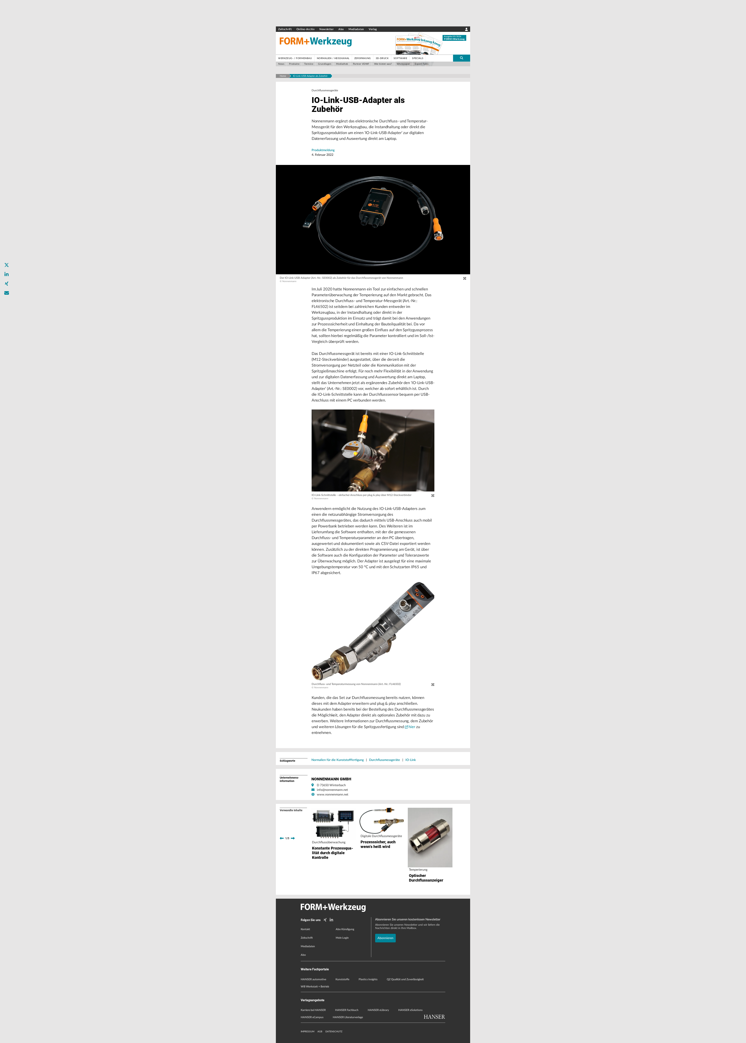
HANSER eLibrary (378, 1010)
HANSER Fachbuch (346, 1010)
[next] (293, 838)
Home (283, 76)
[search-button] (461, 58)
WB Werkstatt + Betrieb (315, 986)
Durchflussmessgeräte (384, 760)
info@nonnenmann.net (332, 789)
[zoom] (464, 278)
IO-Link (410, 760)
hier (412, 727)
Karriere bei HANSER (313, 1010)
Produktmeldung (323, 150)
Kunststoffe (342, 979)
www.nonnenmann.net (332, 794)
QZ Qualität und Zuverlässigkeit (405, 979)
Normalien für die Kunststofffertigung (337, 760)
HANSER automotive (313, 979)
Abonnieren (385, 938)
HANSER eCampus (312, 1017)
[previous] (282, 838)
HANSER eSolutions (410, 1010)
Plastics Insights (368, 979)
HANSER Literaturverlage (348, 1017)
